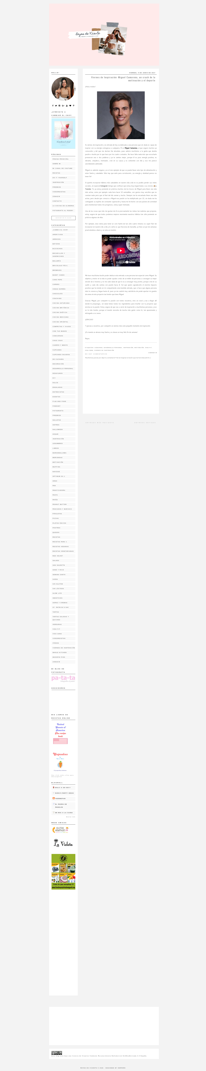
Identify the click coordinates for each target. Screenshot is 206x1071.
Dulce (55, 382)
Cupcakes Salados (61, 354)
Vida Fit (148, 347)
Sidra (55, 579)
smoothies (58, 598)
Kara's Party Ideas (64, 793)
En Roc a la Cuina (64, 812)
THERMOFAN (60, 798)
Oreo (55, 481)
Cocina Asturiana (61, 303)
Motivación (139, 347)
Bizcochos (58, 248)
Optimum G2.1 (59, 476)
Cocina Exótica (60, 312)
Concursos (58, 335)
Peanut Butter (60, 504)
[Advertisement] (63, 929)
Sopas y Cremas (60, 602)
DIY (54, 378)
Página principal (61, 159)
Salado (56, 560)
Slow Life (57, 593)
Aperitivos (58, 234)
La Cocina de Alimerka (63, 205)
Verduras (57, 624)
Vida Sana (89, 350)
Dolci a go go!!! (63, 787)
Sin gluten (58, 584)
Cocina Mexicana (61, 317)
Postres (56, 527)
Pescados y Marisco (62, 509)
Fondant (57, 406)
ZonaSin (56, 196)
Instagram (104, 186)
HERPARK (122, 1068)
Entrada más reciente (100, 422)
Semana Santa (59, 574)
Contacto (57, 201)
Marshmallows (60, 453)
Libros (56, 448)
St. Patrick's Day (61, 607)
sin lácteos (58, 588)
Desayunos (58, 373)
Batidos (56, 244)
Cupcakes (57, 350)
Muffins (56, 467)
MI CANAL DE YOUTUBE (62, 168)
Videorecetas (59, 191)
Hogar (56, 434)
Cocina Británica (61, 307)
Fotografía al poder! (63, 210)
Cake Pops (57, 279)
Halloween (58, 429)
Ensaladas (57, 387)
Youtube (88, 189)
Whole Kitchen (60, 652)
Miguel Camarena (131, 148)
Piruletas (57, 513)
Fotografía (58, 410)
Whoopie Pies (59, 657)
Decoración (58, 364)
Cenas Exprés (59, 289)
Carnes (56, 284)
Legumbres (58, 443)
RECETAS (56, 173)
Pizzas (56, 518)
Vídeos (56, 643)
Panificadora (59, 490)
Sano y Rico (58, 569)
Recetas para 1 (60, 541)
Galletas (57, 420)
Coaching (99, 347)
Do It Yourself (60, 177)
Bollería (57, 261)
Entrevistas (58, 392)
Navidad (56, 471)
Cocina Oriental (60, 322)
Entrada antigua (145, 422)
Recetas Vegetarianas (63, 551)
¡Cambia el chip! (60, 230)
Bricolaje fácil (60, 265)
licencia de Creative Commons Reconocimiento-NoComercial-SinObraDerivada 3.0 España (109, 1056)
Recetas (56, 537)
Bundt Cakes (59, 275)
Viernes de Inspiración (104, 350)
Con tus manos (60, 331)
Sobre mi (57, 163)
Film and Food (59, 401)
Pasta (55, 495)
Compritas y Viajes (62, 326)
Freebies (57, 187)
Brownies (57, 270)
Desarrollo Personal (113, 347)
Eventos (56, 396)
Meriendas (58, 457)
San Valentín (59, 565)
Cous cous (58, 340)
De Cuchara (58, 359)
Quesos (56, 532)
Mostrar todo (70, 816)
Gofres (56, 424)
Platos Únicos (59, 523)
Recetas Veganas (61, 546)
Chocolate (58, 293)
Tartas (56, 612)
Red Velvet (58, 556)
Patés (55, 499)
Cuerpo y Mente (60, 345)
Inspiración (128, 347)
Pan (54, 485)
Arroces (57, 239)
